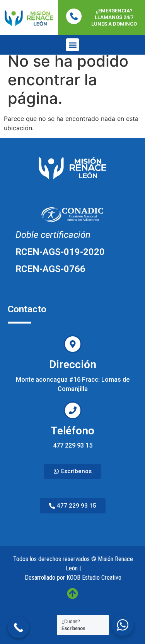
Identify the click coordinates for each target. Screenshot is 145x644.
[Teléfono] (73, 410)
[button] (72, 44)
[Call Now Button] (18, 627)
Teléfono (72, 430)
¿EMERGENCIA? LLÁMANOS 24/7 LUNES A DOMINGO (114, 17)
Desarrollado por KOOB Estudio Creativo (73, 577)
